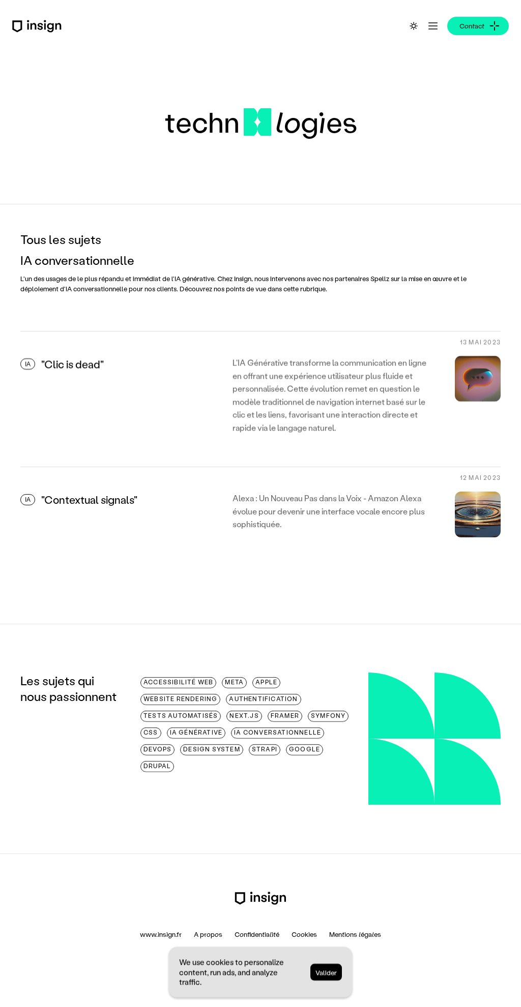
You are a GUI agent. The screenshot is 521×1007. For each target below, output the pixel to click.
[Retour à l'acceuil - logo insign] (260, 898)
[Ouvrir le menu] (433, 26)
